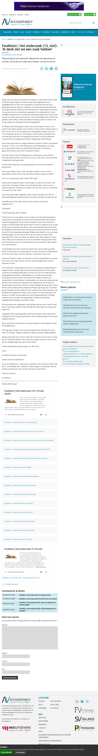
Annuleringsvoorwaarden (49, 741)
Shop (40, 731)
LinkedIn (77, 701)
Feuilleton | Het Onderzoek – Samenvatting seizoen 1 (21, 578)
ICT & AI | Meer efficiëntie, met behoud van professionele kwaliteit (85, 113)
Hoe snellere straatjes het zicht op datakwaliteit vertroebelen (85, 166)
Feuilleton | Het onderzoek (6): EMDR (17, 467)
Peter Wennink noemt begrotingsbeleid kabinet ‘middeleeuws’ (77, 322)
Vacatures (54, 705)
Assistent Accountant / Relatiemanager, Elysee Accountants (77, 241)
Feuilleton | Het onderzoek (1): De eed (18, 539)
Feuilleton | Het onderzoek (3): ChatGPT (18, 503)
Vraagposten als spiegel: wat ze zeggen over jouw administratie (85, 197)
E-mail (5, 661)
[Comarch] (70, 173)
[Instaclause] (69, 185)
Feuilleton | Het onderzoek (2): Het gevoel (19, 521)
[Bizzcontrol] (69, 166)
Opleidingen (55, 701)
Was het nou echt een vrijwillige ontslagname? (83, 130)
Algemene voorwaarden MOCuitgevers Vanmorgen (54, 736)
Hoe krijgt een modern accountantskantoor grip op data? (85, 148)
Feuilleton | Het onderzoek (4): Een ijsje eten (20, 485)
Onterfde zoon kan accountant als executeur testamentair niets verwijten (77, 306)
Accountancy (7, 55)
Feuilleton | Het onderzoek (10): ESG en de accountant (23, 431)
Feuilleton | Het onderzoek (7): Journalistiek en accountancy (25, 458)
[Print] (56, 68)
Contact (42, 728)
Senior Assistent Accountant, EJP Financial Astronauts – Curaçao (78, 273)
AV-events (54, 708)
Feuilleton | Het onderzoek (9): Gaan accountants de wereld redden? (29, 440)
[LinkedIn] (46, 68)
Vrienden (42, 724)
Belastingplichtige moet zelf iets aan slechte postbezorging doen (76, 330)
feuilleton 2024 (12, 584)
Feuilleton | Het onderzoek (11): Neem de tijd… (21, 422)
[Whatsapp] (41, 68)
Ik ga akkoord (6, 752)
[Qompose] (69, 179)
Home (4, 39)
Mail (82, 701)
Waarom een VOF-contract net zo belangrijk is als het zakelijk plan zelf (85, 185)
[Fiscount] (69, 130)
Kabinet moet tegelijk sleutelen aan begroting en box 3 (75, 314)
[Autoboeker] (69, 198)
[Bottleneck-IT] (69, 160)
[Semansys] (69, 191)
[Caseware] (70, 113)
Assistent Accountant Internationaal (76, 263)
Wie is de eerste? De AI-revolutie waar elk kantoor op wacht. (85, 160)
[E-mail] (51, 68)
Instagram (87, 701)
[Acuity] (70, 148)
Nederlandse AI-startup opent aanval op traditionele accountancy (77, 298)
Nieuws (19, 55)
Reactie (5, 625)
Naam (4, 653)
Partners (42, 708)
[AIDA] (69, 154)
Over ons (42, 718)
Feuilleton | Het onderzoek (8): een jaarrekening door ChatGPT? (27, 449)
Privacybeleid (44, 744)
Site (3, 669)
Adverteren (43, 721)
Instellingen (20, 752)
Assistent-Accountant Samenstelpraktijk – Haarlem (78, 252)
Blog (14, 55)
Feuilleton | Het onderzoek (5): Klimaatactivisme (21, 476)
